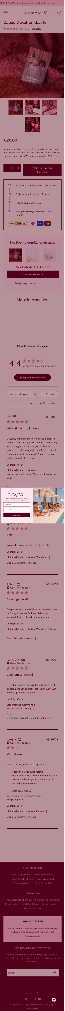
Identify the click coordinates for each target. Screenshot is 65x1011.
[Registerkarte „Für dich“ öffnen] (51, 1000)
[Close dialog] (61, 489)
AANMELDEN (15, 515)
